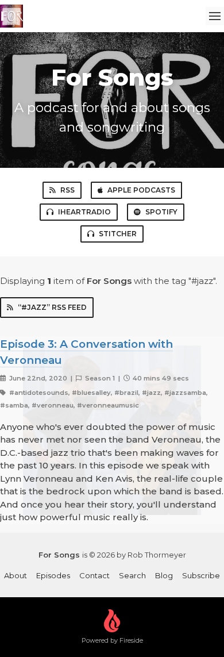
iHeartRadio (84, 212)
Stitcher (118, 233)
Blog (164, 575)
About (15, 575)
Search (132, 575)
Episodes (53, 575)
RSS (67, 190)
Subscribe (201, 575)
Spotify (161, 212)
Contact (94, 575)
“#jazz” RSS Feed (52, 307)
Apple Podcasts (141, 190)
